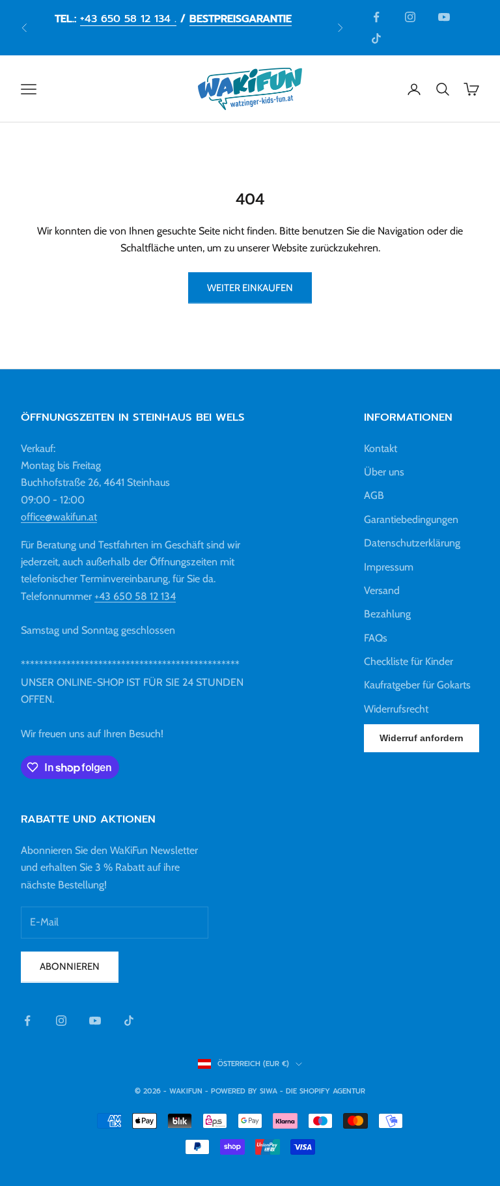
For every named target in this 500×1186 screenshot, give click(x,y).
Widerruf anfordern (422, 738)
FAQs (375, 638)
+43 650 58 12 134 (135, 596)
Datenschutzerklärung (412, 543)
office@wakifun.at (59, 517)
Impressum (388, 567)
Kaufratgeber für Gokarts (417, 685)
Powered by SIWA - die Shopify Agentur (288, 1091)
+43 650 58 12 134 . (128, 19)
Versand (382, 590)
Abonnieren (70, 966)
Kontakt (380, 448)
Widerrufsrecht (396, 709)
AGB (374, 495)
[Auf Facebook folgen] (376, 16)
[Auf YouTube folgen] (444, 16)
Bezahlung (387, 614)
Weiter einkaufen (250, 288)
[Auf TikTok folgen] (376, 38)
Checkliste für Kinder (408, 661)
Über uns (384, 472)
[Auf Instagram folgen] (410, 16)
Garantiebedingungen (411, 519)
